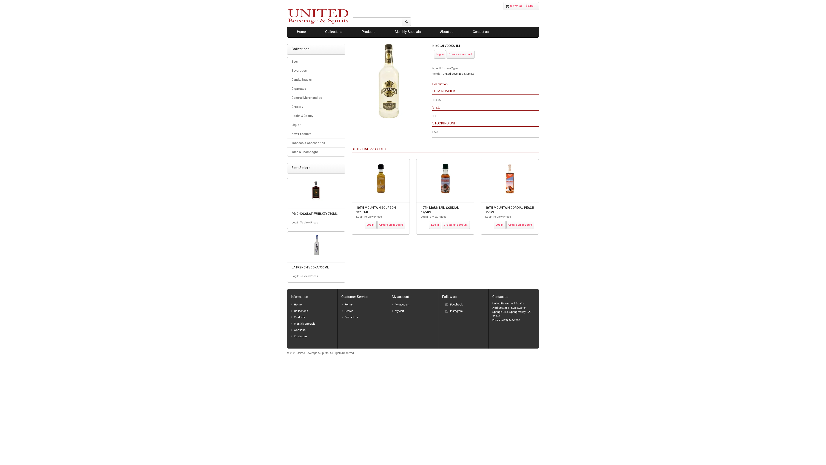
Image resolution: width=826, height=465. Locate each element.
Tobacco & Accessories (308, 143)
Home (301, 32)
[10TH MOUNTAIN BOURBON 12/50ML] (381, 181)
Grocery (297, 106)
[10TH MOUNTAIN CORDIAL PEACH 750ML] (510, 181)
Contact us (481, 32)
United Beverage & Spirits (458, 73)
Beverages (299, 70)
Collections (333, 32)
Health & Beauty (302, 116)
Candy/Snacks (301, 79)
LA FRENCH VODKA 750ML (310, 267)
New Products (301, 134)
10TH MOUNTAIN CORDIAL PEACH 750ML (509, 210)
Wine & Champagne (305, 152)
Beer (294, 61)
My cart (399, 311)
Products (368, 32)
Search (349, 311)
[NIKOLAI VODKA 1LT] (389, 46)
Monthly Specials (408, 32)
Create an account (460, 54)
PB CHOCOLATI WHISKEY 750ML (314, 213)
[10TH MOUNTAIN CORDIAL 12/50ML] (445, 181)
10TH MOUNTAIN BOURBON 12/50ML (376, 210)
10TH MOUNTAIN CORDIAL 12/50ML (440, 210)
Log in (440, 54)
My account (402, 304)
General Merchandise (306, 97)
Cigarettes (298, 88)
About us (446, 32)
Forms (349, 304)
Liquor (296, 125)
